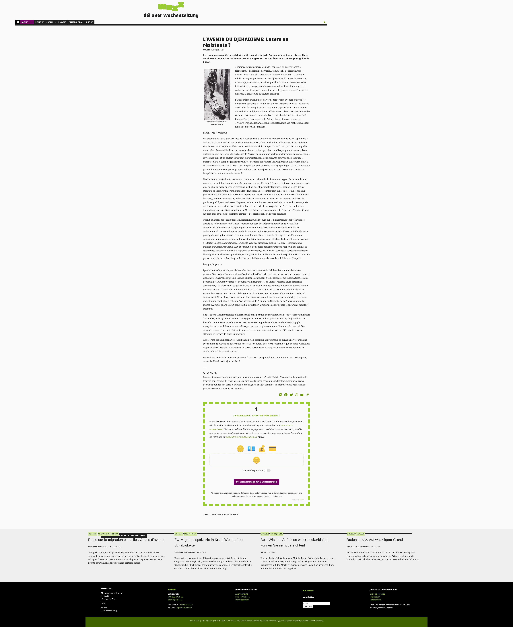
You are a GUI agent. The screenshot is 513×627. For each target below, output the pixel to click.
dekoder (301, 499)
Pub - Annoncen (242, 596)
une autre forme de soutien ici (241, 436)
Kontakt (172, 589)
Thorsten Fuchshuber (184, 552)
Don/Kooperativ (242, 599)
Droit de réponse (377, 594)
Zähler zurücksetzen (273, 496)
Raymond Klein (209, 50)
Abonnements (241, 594)
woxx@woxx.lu (186, 604)
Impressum (375, 596)
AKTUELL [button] (26, 22)
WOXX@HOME (277, 534)
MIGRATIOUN (104, 534)
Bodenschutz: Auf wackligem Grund (375, 540)
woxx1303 (234, 515)
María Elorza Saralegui (99, 547)
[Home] (17, 22)
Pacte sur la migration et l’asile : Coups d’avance (126, 540)
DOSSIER (92, 534)
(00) (175, 596)
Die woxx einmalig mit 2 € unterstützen (256, 481)
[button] (325, 22)
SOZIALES (51, 22)
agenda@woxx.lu (184, 607)
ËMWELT (62, 22)
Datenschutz (375, 599)
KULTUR (89, 22)
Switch (265, 470)
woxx (263, 552)
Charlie (207, 515)
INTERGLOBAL (76, 22)
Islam (214, 515)
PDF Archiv (308, 590)
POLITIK (39, 22)
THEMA (115, 534)
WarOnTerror (223, 515)
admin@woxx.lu (175, 599)
